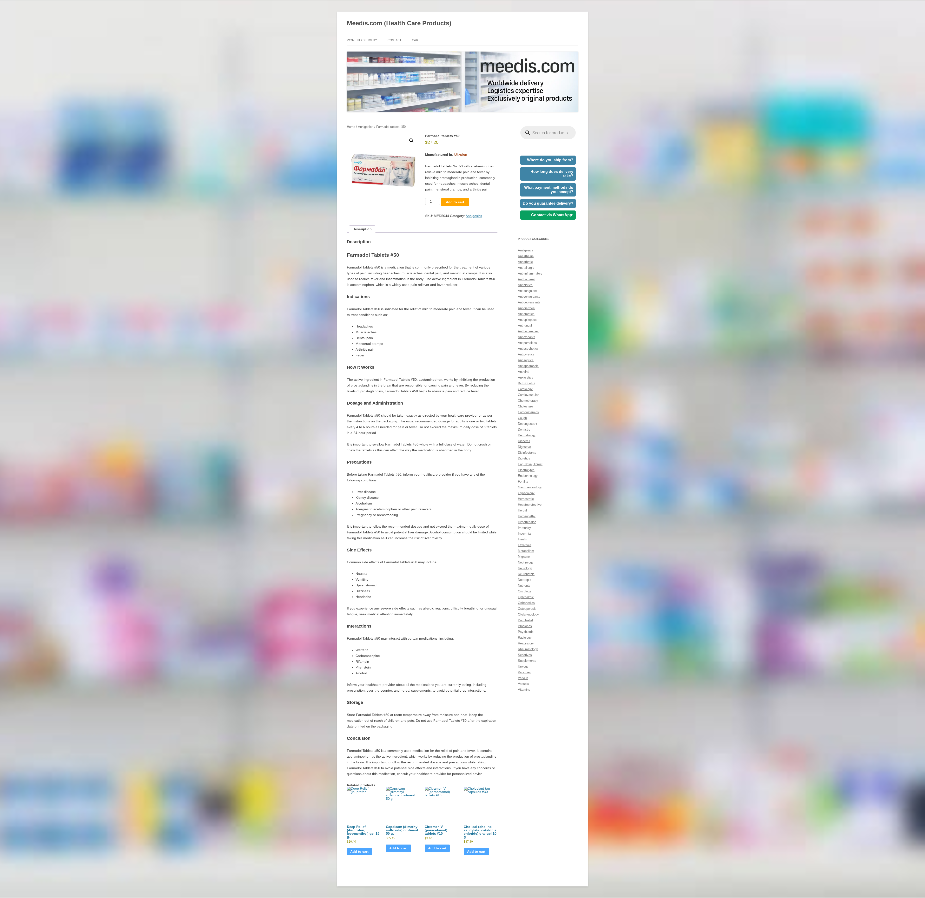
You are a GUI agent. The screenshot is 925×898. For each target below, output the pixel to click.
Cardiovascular (528, 395)
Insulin (522, 539)
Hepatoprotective (530, 504)
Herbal (522, 510)
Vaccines (524, 672)
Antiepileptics (527, 319)
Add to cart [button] (359, 851)
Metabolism (526, 551)
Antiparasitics (527, 343)
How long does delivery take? (551, 174)
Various (523, 678)
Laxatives (524, 545)
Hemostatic (526, 499)
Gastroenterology (530, 487)
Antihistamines (528, 331)
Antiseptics (526, 360)
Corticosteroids (528, 412)
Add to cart (455, 202)
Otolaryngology (528, 614)
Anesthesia (526, 256)
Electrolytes (526, 470)
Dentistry (524, 429)
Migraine (524, 556)
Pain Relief (525, 620)
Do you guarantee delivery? (548, 203)
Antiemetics (526, 314)
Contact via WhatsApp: (552, 215)
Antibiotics (525, 285)
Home (351, 127)
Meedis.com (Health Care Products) (399, 23)
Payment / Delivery (362, 40)
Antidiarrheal (526, 308)
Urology (523, 666)
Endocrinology (528, 476)
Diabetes (524, 441)
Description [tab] (362, 229)
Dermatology (526, 435)
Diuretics (524, 458)
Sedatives (525, 655)
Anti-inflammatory (530, 273)
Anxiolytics (525, 377)
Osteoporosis (527, 608)
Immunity (524, 528)
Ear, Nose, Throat (530, 464)
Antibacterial (526, 279)
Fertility (523, 481)
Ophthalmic (526, 597)
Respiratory (526, 643)
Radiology (525, 637)
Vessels (523, 684)
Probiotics (525, 626)
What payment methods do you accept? (548, 189)
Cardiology (525, 389)
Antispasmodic (528, 366)
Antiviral (523, 372)
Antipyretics (526, 354)
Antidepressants (529, 302)
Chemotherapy (528, 400)
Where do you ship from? (550, 160)
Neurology (525, 568)
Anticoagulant (527, 291)
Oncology (524, 591)
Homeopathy (526, 516)
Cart (416, 40)
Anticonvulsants (529, 296)
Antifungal (525, 325)
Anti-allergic (526, 267)
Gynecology (526, 493)
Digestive (524, 447)
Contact (394, 40)
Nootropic (524, 580)
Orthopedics (526, 603)
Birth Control (526, 383)
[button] (411, 140)
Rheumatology (528, 649)
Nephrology (526, 562)
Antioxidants (526, 337)
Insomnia (524, 533)
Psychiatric (526, 632)
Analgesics (365, 127)
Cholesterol (526, 406)
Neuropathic (526, 574)
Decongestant (527, 424)
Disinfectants (527, 452)
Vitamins (524, 689)
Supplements (527, 660)
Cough (522, 418)
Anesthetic (525, 262)
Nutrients (524, 585)
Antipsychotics (528, 348)
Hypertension (527, 522)
